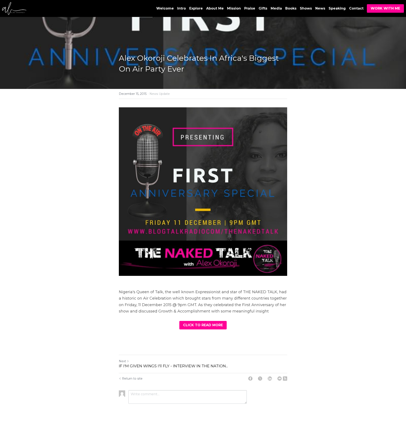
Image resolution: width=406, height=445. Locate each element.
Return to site (132, 378)
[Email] (279, 378)
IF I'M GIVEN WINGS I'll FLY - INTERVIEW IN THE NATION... (173, 366)
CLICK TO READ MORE (203, 325)
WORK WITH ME (385, 8)
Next (122, 361)
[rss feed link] (285, 378)
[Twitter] (260, 378)
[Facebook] (250, 378)
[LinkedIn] (270, 378)
